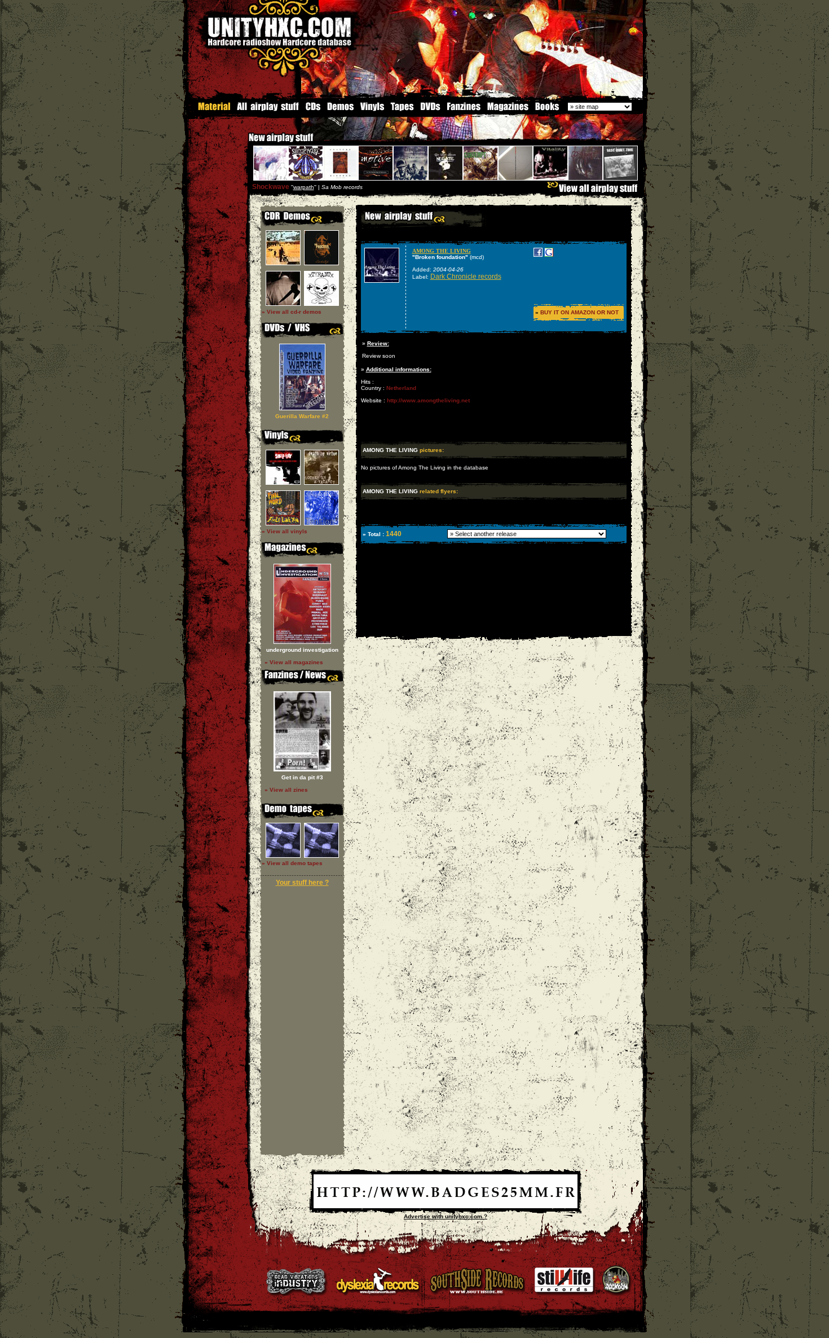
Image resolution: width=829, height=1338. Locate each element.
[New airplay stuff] (243, 143)
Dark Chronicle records (465, 276)
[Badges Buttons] (445, 1206)
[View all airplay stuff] (594, 191)
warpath (303, 187)
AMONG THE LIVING (441, 251)
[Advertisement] (493, 628)
